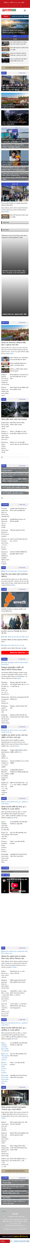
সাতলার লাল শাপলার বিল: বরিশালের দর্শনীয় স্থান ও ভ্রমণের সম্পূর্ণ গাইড (13, 344)
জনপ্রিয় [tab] (15, 39)
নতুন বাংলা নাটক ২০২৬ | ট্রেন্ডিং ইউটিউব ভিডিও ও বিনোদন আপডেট (14, 480)
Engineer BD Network (21, 1236)
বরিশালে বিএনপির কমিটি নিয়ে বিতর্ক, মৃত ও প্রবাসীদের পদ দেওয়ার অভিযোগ (13, 808)
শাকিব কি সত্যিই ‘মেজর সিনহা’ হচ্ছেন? (12, 493)
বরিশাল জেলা (5, 323)
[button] (3, 27)
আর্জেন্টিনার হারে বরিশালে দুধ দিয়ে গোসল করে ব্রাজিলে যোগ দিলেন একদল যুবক (14, 736)
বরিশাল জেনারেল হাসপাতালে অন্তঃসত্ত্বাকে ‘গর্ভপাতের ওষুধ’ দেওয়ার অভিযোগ (13, 1108)
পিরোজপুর (4, 659)
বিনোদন (4, 466)
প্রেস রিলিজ (5, 1178)
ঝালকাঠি (4, 589)
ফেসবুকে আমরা (5, 222)
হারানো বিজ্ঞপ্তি (6, 1198)
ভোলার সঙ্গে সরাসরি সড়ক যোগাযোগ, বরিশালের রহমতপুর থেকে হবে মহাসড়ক (13, 31)
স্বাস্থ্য (3, 1087)
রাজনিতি (4, 798)
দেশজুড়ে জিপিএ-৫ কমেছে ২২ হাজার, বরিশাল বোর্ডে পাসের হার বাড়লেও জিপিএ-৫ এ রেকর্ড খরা (18, 993)
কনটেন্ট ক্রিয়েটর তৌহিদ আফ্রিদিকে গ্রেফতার (14, 487)
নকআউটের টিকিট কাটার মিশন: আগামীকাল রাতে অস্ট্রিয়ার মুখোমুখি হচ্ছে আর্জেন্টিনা (19, 772)
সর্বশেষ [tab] (15, 36)
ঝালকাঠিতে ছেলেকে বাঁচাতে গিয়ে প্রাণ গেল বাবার (13, 648)
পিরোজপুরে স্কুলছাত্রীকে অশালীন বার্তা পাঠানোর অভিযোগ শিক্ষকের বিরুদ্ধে (12, 668)
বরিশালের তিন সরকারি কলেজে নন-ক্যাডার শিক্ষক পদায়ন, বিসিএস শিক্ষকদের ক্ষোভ (13, 957)
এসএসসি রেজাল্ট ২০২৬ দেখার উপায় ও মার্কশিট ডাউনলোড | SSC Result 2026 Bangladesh (18, 1006)
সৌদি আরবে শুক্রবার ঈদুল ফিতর (17, 530)
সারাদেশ (4, 73)
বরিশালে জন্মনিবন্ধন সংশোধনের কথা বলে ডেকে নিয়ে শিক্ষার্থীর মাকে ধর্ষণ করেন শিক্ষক (19, 376)
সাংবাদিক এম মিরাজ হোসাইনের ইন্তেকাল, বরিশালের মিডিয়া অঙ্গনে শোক (14, 1192)
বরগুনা (3, 567)
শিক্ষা (3, 948)
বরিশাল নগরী (15, 184)
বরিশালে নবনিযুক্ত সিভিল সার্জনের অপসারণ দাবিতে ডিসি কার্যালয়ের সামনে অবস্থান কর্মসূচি (18, 1148)
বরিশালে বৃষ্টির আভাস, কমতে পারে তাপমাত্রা (14, 419)
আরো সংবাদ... (23, 73)
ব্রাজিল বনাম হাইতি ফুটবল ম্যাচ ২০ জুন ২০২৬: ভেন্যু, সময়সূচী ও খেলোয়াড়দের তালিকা (19, 784)
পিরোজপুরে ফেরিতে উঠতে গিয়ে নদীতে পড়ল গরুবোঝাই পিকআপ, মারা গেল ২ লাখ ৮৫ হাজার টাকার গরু (19, 684)
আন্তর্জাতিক (5, 505)
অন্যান (3, 399)
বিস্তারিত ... (7, 212)
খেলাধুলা (4, 727)
